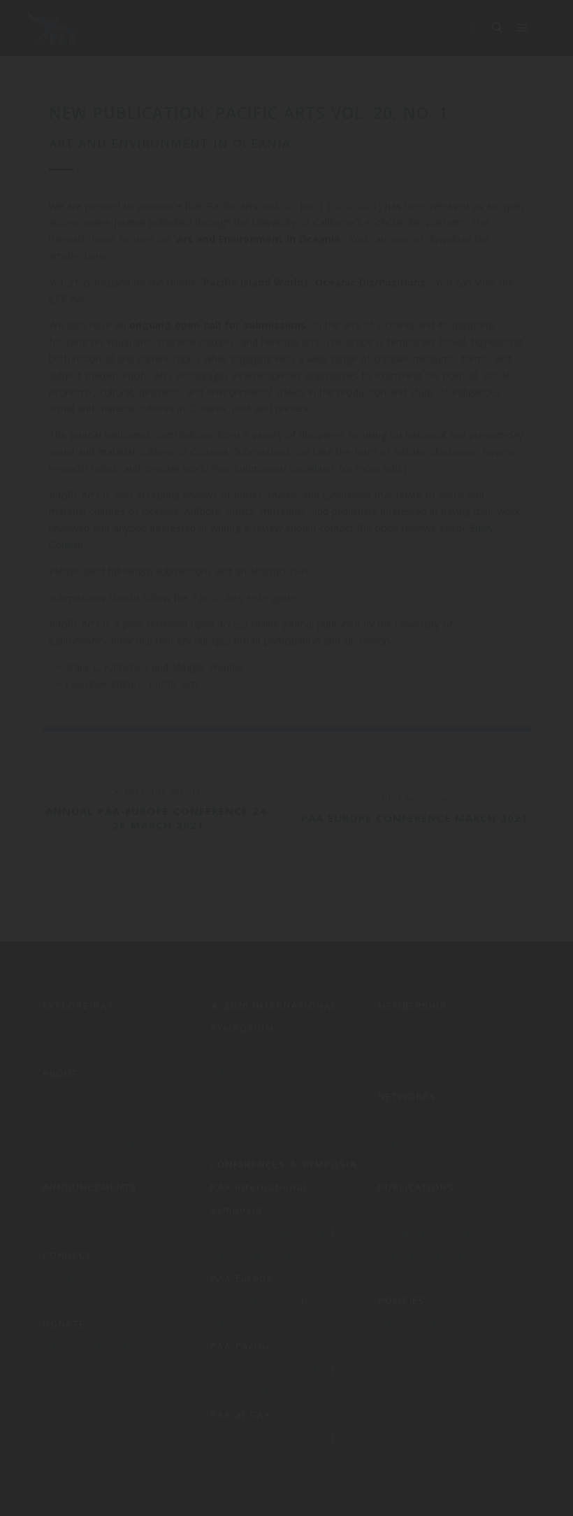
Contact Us (81, 1278)
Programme (250, 1118)
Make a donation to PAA (118, 1346)
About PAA (79, 1096)
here (95, 255)
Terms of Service (433, 1346)
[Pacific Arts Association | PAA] (54, 28)
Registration (252, 1073)
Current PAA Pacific (272, 1369)
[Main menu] (522, 28)
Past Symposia (250, 1255)
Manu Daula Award (103, 1141)
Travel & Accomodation (282, 1050)
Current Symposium (272, 1232)
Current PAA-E (257, 1300)
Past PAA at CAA (255, 1460)
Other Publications (438, 1255)
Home (66, 1027)
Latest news (84, 1209)
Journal (406, 1209)
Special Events (259, 1096)
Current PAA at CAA (272, 1437)
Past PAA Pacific (255, 1391)
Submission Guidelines (284, 468)
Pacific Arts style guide (244, 597)
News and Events (433, 1232)
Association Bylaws (104, 1118)
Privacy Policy (424, 1323)
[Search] (496, 28)
